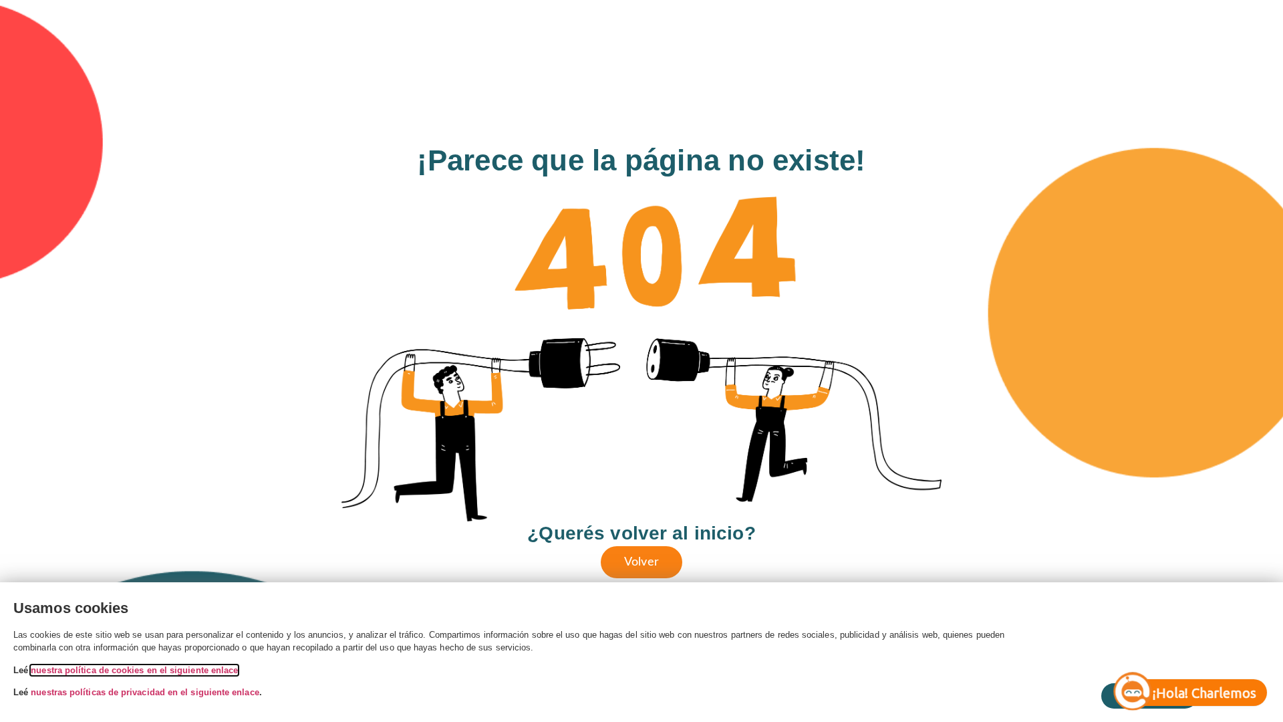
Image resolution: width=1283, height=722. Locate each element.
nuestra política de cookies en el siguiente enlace (134, 670)
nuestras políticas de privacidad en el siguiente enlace (145, 692)
